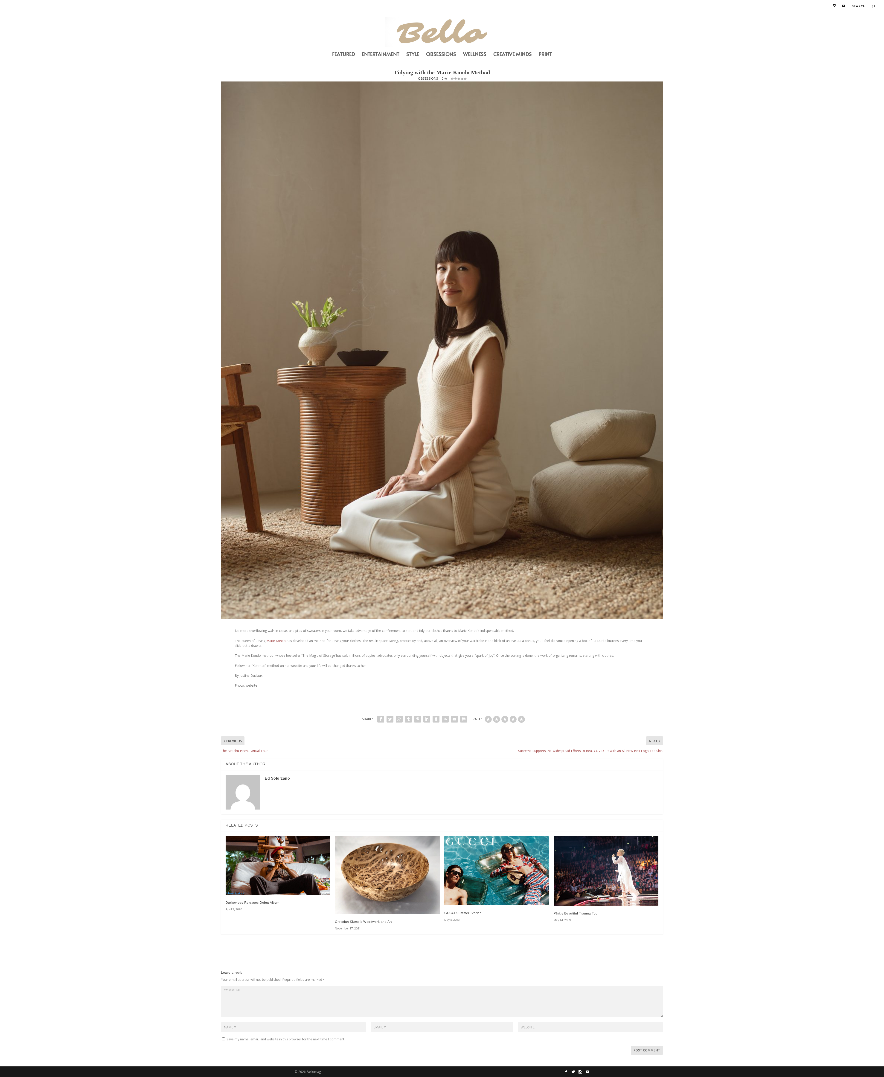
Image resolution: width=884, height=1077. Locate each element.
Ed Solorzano (277, 778)
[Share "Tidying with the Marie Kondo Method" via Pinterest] (417, 719)
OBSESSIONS (441, 54)
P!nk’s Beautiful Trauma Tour (576, 913)
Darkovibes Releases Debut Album (253, 902)
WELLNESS (474, 54)
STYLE (412, 54)
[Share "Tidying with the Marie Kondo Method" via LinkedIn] (426, 719)
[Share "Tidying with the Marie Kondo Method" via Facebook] (380, 719)
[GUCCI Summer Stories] (496, 870)
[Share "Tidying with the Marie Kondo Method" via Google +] (399, 719)
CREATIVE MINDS (512, 54)
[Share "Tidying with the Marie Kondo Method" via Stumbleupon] (445, 719)
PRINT (545, 54)
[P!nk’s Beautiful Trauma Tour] (606, 871)
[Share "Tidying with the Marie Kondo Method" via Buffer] (436, 719)
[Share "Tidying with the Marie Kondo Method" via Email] (454, 719)
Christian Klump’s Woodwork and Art (363, 921)
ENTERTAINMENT (380, 54)
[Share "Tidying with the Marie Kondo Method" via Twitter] (390, 719)
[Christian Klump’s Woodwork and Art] (387, 875)
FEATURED (343, 54)
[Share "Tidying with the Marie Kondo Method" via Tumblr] (408, 719)
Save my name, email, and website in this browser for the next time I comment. (286, 1039)
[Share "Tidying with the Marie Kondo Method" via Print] (463, 719)
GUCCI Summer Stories (462, 913)
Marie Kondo (276, 641)
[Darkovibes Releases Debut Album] (278, 865)
